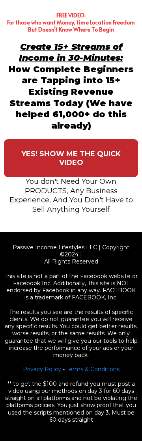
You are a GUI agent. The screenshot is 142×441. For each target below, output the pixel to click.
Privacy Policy (42, 369)
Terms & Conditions (93, 369)
